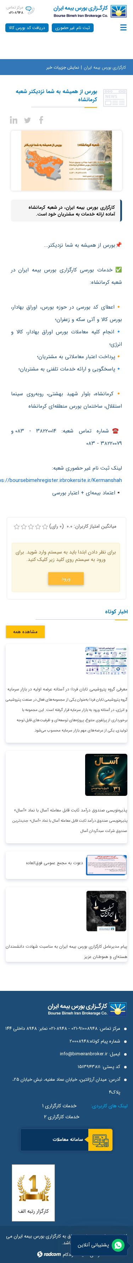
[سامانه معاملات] (100, 1140)
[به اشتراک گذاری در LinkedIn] (14, 119)
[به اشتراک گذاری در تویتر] (27, 119)
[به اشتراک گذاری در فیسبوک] (41, 119)
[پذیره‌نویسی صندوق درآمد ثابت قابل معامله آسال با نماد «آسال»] (106, 775)
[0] (16, 527)
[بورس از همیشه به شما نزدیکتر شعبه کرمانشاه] (66, 160)
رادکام (68, 1254)
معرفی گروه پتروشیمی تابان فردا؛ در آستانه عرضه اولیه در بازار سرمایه (67, 689)
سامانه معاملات (68, 1139)
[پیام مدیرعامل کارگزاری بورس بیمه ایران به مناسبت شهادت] (106, 911)
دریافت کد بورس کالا (27, 27)
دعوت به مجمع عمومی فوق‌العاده (54, 863)
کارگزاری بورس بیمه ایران (105, 67)
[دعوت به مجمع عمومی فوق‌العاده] (106, 865)
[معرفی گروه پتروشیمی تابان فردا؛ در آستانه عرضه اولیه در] (106, 660)
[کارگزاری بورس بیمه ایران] (87, 11)
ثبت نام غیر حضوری (72, 27)
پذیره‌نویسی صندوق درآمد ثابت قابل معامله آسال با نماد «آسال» (70, 810)
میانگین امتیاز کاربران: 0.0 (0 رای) (82, 526)
